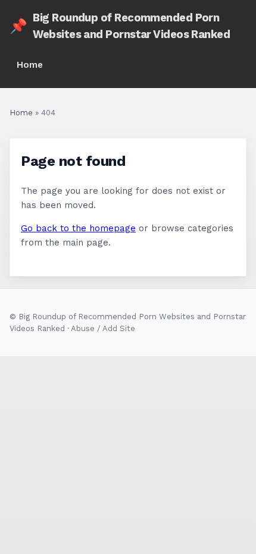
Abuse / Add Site (103, 328)
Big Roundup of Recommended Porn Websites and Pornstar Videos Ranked (120, 25)
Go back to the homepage (78, 228)
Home (30, 64)
